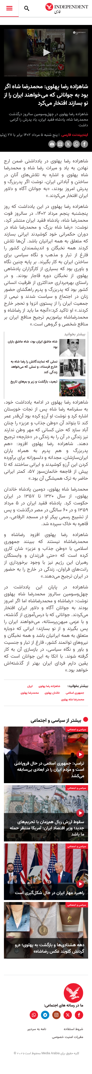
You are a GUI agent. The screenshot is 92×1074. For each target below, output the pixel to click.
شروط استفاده (73, 1029)
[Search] (27, 8)
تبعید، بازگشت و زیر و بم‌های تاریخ (34, 382)
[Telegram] (45, 1015)
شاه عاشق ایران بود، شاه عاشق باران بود (32, 344)
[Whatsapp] (76, 144)
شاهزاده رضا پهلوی (49, 686)
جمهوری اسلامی (75, 692)
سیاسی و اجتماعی (48, 721)
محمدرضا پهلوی (30, 692)
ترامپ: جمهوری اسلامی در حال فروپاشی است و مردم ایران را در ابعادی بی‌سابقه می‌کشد (49, 769)
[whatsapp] (34, 1015)
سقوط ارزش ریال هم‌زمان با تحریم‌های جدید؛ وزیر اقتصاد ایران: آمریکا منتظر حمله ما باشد (47, 828)
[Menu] (9, 8)
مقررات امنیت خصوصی (67, 1037)
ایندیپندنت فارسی (74, 135)
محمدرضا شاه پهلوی (72, 699)
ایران (30, 686)
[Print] (52, 144)
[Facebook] (84, 144)
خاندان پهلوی (52, 692)
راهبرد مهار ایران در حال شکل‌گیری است (49, 893)
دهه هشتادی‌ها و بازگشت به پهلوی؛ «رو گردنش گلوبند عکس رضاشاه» (49, 948)
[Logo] (79, 33)
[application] (46, 53)
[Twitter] (68, 144)
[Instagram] (56, 1015)
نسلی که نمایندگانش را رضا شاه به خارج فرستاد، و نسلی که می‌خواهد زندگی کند (34, 367)
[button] (46, 52)
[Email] (60, 144)
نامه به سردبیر (36, 1029)
